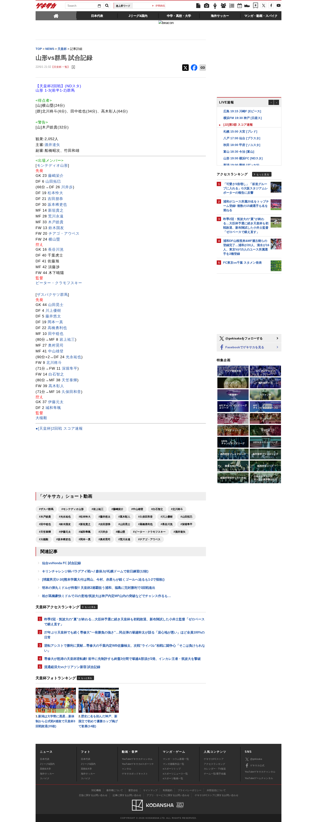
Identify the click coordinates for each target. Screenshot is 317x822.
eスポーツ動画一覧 (173, 778)
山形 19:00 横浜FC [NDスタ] (243, 151)
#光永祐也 (65, 516)
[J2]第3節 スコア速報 (238, 118)
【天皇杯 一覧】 (60, 66)
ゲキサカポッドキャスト (135, 773)
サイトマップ (150, 790)
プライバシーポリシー (189, 790)
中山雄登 (56, 351)
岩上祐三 (67, 339)
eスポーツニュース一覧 (175, 773)
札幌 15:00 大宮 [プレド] (240, 125)
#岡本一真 (85, 539)
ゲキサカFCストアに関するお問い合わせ (216, 795)
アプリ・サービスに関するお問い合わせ (168, 795)
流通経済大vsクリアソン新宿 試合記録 (72, 667)
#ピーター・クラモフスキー (149, 531)
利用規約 (167, 790)
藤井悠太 (53, 316)
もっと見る (90, 607)
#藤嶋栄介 (117, 509)
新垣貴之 (56, 210)
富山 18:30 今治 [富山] (238, 145)
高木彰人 (56, 386)
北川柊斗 (54, 363)
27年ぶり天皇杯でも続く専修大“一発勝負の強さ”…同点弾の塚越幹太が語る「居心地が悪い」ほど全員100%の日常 (124, 634)
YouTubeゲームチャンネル (259, 778)
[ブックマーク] (255, 6)
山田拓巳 (53, 181)
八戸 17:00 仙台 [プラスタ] (241, 131)
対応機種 (96, 790)
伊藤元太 (56, 402)
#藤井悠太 (104, 516)
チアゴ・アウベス (64, 233)
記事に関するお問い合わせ (127, 795)
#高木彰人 (124, 516)
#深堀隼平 (186, 524)
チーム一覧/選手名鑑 (215, 773)
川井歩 (67, 187)
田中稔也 (56, 334)
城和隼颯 (53, 408)
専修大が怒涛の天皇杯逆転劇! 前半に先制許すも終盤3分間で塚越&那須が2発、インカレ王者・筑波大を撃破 (122, 658)
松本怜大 (55, 193)
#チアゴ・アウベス (149, 539)
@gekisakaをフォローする (243, 338)
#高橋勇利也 (145, 524)
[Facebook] (271, 5)
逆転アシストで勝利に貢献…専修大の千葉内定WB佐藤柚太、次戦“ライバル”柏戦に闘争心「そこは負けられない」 (124, 648)
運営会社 (133, 790)
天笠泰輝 (69, 380)
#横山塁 (120, 531)
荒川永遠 (56, 216)
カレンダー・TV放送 (215, 768)
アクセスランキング (214, 764)
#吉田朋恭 (104, 524)
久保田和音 (71, 392)
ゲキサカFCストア (214, 759)
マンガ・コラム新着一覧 (176, 759)
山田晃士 (56, 305)
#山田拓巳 (186, 516)
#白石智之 (157, 509)
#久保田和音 (145, 516)
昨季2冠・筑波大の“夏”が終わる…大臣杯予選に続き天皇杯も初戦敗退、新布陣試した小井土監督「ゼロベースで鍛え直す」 (124, 621)
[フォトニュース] (206, 6)
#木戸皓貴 (45, 516)
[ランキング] (232, 6)
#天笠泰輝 (45, 531)
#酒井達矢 (179, 531)
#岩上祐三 (98, 509)
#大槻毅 (43, 539)
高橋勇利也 (57, 328)
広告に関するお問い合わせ (93, 795)
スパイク (44, 778)
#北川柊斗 (177, 509)
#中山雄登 (137, 509)
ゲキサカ (46, 6)
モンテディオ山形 (52, 165)
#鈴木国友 (65, 524)
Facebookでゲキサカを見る (244, 347)
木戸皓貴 (56, 222)
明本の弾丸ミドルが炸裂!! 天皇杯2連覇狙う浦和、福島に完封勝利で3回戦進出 (98, 587)
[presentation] (56, 15)
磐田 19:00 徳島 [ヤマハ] (240, 165)
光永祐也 (73, 357)
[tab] (56, 15)
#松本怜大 (85, 516)
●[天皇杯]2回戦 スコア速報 (59, 428)
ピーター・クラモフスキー (59, 283)
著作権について (114, 790)
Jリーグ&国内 (47, 764)
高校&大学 (45, 768)
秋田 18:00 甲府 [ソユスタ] (241, 138)
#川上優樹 (167, 516)
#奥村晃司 (104, 539)
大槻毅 (41, 418)
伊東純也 (150, 5)
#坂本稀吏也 (63, 539)
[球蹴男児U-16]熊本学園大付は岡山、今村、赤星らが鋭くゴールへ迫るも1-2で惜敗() (103, 579)
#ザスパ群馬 (46, 509)
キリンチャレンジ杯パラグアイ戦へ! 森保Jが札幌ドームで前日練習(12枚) (95, 571)
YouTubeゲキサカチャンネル (137, 759)
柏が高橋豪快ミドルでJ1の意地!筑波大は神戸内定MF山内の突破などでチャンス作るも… (106, 596)
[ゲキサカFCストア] (247, 6)
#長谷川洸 (167, 524)
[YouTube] (278, 5)
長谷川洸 (56, 249)
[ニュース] (198, 6)
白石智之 (56, 374)
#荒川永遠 (124, 539)
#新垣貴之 (85, 524)
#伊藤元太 (65, 531)
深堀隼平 (69, 368)
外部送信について (216, 790)
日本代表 (44, 759)
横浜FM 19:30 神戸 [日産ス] (242, 111)
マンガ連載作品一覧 (173, 764)
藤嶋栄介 (56, 176)
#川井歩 (103, 531)
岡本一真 (55, 322)
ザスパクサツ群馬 (52, 295)
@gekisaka (256, 759)
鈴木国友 (56, 228)
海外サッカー (47, 773)
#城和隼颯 (85, 531)
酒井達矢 (52, 145)
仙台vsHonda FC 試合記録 (61, 563)
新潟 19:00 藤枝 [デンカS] (241, 158)
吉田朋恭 (55, 199)
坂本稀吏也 (57, 205)
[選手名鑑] (223, 6)
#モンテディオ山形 (72, 509)
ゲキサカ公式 (257, 765)
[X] (263, 5)
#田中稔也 (45, 524)
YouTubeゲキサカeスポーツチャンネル (138, 766)
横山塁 (54, 239)
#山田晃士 (124, 524)
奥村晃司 (56, 345)
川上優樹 (53, 311)
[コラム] (215, 6)
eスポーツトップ (172, 768)
